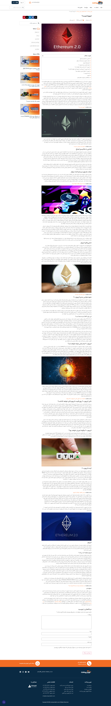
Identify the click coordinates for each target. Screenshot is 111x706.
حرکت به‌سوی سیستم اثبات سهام (83, 61)
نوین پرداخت (89, 11)
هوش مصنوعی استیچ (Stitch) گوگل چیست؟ (31, 69)
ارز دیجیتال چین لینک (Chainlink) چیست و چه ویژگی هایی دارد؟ (30, 117)
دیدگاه (89, 614)
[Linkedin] (20, 672)
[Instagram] (23, 672)
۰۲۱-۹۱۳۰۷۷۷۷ (35, 2)
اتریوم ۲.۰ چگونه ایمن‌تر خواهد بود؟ (82, 71)
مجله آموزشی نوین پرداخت (81, 11)
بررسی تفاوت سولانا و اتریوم (79, 492)
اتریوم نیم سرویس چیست (79, 146)
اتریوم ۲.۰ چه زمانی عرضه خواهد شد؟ (82, 67)
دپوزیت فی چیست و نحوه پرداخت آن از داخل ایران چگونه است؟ (31, 85)
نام (90, 631)
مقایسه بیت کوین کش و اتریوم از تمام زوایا (75, 398)
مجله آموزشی (87, 601)
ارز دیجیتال (88, 20)
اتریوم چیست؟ (82, 107)
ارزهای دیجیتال (58, 601)
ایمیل (89, 636)
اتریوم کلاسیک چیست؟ (80, 294)
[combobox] (16, 7)
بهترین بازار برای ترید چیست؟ (33, 101)
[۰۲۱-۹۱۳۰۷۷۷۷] (30, 2)
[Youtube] (28, 672)
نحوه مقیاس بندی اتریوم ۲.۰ (84, 65)
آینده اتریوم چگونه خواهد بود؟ (78, 183)
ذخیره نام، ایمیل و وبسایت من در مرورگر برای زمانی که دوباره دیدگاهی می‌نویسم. (72, 647)
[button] (42, 55)
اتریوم (88, 75)
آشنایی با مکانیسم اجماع (85, 58)
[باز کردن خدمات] (94, 7)
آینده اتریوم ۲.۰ (87, 73)
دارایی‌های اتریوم (86, 63)
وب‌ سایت (89, 642)
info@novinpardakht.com (49, 696)
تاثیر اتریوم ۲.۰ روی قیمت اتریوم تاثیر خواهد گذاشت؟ (79, 69)
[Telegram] (25, 672)
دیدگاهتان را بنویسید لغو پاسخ (84, 77)
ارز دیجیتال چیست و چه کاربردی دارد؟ (76, 586)
